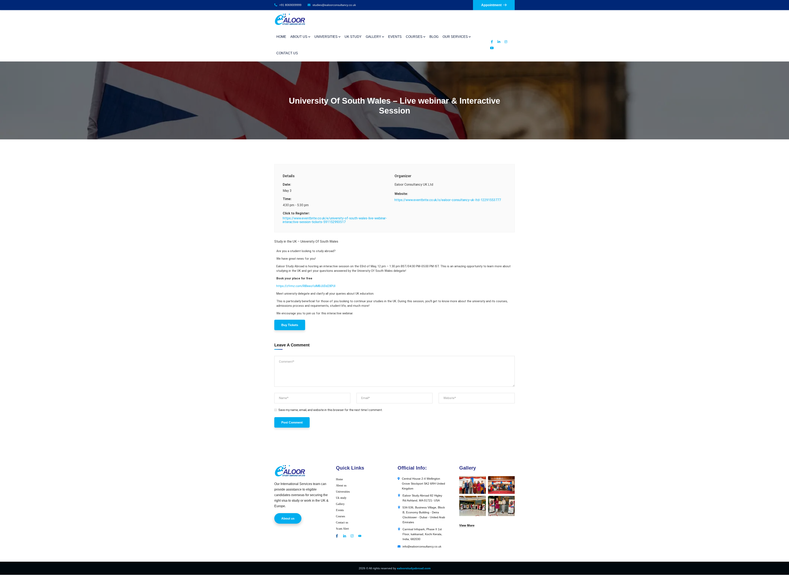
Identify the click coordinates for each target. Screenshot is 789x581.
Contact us (342, 522)
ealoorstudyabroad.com (413, 568)
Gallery (340, 504)
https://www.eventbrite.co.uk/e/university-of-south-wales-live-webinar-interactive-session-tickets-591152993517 (335, 220)
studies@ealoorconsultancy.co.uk (334, 5)
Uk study (341, 497)
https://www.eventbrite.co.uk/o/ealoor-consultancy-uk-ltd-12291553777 (447, 200)
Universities (343, 491)
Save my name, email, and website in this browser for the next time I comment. (330, 410)
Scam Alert (342, 528)
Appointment (491, 5)
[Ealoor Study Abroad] (290, 19)
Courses (340, 516)
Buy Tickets (289, 325)
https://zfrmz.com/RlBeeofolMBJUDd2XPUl (305, 286)
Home (339, 479)
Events (340, 510)
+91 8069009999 (290, 5)
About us (341, 485)
